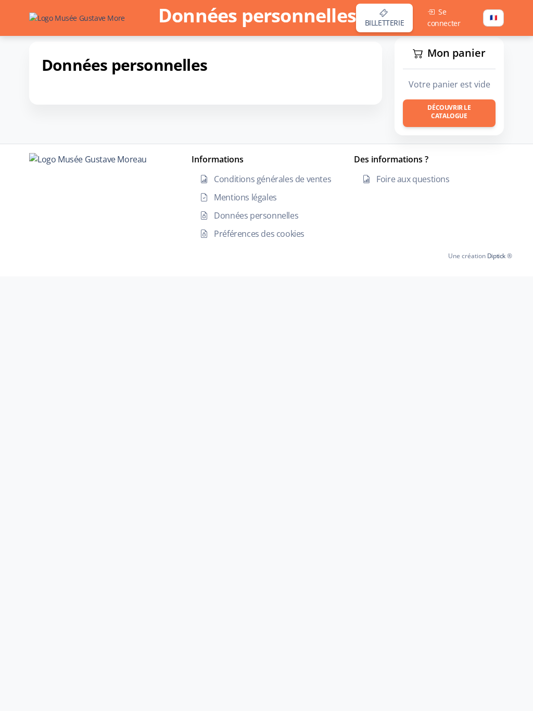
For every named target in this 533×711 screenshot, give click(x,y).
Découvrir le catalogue (449, 112)
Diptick (495, 255)
